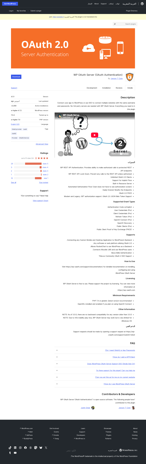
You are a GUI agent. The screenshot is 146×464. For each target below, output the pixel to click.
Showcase (107, 428)
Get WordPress (10, 4)
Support (14, 88)
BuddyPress (27, 438)
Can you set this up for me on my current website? (115, 377)
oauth (25, 129)
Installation (106, 88)
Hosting (134, 435)
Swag (56, 438)
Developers (81, 435)
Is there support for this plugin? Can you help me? (115, 371)
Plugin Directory (131, 11)
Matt (30, 432)
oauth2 (14, 133)
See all (13, 182)
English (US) (15, 124)
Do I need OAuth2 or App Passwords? (120, 350)
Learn (83, 428)
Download (16, 77)
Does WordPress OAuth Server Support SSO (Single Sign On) (111, 364)
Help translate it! (56, 17)
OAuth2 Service (24, 138)
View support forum (40, 201)
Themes (108, 432)
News (135, 432)
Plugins (108, 435)
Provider (14, 138)
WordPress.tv (79, 438)
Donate (55, 435)
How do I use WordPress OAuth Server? (119, 384)
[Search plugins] (115, 24)
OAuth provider (17, 129)
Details (130, 88)
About (135, 428)
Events (56, 432)
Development (92, 88)
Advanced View (42, 144)
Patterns (108, 438)
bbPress (29, 435)
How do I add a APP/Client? (124, 357)
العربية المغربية (112, 450)
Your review (43, 182)
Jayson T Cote (117, 78)
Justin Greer (85, 408)
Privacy (134, 438)
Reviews (119, 88)
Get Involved (54, 428)
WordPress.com (26, 428)
